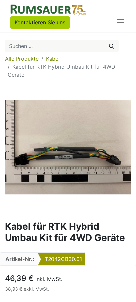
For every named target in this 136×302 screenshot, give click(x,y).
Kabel (53, 58)
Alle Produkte (22, 58)
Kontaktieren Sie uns (40, 22)
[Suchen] (112, 46)
